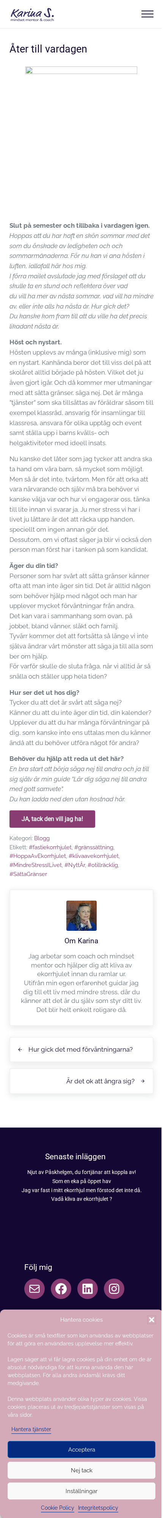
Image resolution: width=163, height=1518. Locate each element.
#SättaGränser (28, 874)
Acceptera (81, 1449)
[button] (151, 1320)
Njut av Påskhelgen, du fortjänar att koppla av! (81, 1172)
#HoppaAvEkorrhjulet (37, 856)
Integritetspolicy (98, 1508)
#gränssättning (93, 847)
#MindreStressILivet (35, 865)
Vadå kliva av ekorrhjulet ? (81, 1199)
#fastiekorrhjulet (50, 847)
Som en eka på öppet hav (81, 1181)
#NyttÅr (74, 865)
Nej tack (81, 1470)
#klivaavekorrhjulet (94, 856)
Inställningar (81, 1491)
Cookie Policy (57, 1508)
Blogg (42, 838)
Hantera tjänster (31, 1429)
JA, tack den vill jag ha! (52, 818)
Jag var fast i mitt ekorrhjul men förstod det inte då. (82, 1190)
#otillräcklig (103, 865)
